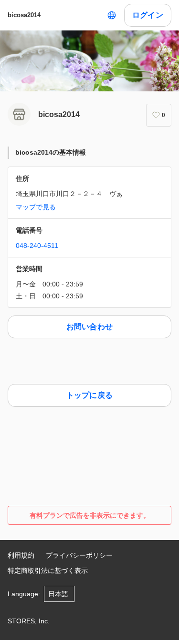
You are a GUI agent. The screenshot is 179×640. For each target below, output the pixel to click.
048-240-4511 (37, 245)
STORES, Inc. (29, 621)
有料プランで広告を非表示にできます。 (90, 515)
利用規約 (21, 555)
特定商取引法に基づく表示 (48, 570)
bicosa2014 (24, 15)
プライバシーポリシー (79, 555)
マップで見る (36, 207)
